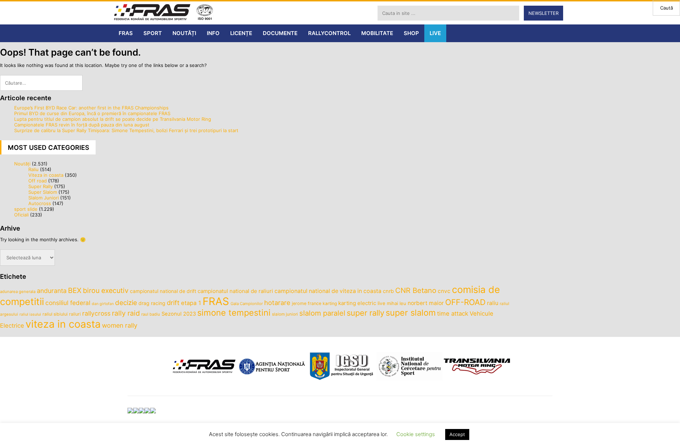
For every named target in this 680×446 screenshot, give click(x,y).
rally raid (126, 313)
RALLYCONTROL (329, 33)
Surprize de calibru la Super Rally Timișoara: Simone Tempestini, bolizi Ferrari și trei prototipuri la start (126, 130)
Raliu (33, 169)
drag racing (151, 303)
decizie (126, 303)
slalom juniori (285, 314)
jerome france (306, 303)
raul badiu (150, 314)
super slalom (411, 312)
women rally (119, 325)
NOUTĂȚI (184, 33)
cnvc (444, 291)
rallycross (96, 313)
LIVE (435, 33)
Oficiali (21, 215)
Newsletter (543, 13)
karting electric (357, 303)
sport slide (26, 209)
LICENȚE (241, 33)
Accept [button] (457, 434)
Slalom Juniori (43, 198)
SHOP (411, 33)
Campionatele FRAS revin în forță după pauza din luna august (81, 125)
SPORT (152, 33)
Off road (37, 181)
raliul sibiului (55, 314)
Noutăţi (22, 163)
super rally (365, 312)
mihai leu (396, 303)
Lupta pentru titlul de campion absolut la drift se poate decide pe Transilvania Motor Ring (112, 119)
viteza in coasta (63, 324)
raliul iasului (30, 314)
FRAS (126, 33)
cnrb (388, 291)
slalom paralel (322, 313)
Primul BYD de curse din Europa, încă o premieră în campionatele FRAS (92, 113)
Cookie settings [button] (415, 434)
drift (173, 302)
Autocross (39, 203)
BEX (74, 290)
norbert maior (426, 303)
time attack (452, 313)
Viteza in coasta (45, 175)
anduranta (52, 290)
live (381, 303)
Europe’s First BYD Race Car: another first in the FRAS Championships (91, 108)
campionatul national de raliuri (235, 291)
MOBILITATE (377, 33)
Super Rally (40, 186)
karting (330, 303)
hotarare (277, 302)
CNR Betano (415, 290)
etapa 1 (191, 302)
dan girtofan (103, 303)
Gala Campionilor (247, 303)
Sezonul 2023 (179, 314)
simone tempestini (234, 312)
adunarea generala (17, 291)
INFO (213, 33)
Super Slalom (42, 192)
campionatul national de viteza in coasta (327, 291)
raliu (492, 303)
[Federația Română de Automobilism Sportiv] (152, 12)
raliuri (75, 314)
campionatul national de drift (163, 291)
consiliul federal (67, 302)
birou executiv (106, 290)
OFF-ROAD (465, 302)
